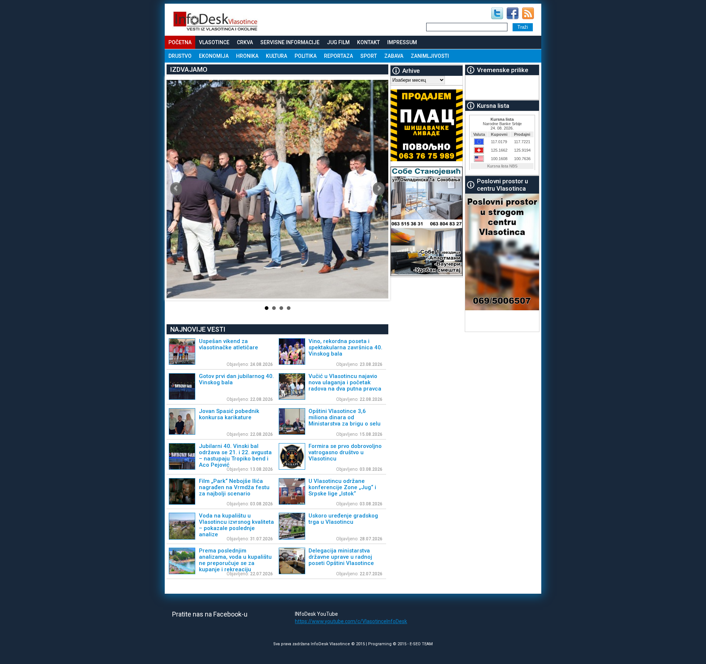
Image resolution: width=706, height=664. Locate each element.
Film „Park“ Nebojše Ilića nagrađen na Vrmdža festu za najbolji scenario (234, 487)
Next (379, 188)
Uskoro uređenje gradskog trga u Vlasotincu (343, 518)
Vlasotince (214, 42)
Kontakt (368, 42)
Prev (176, 188)
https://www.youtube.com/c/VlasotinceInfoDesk (351, 621)
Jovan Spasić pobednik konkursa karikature (229, 414)
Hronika (247, 56)
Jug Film (338, 42)
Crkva (245, 42)
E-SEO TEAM (421, 644)
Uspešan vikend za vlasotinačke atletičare (228, 344)
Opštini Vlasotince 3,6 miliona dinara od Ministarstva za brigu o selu (345, 417)
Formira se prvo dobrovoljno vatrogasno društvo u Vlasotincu (345, 452)
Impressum (402, 42)
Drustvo (180, 56)
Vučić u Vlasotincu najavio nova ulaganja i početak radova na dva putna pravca (345, 382)
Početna (180, 42)
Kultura (276, 56)
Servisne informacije (290, 42)
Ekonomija (214, 56)
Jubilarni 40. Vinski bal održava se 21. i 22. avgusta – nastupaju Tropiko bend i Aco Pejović (235, 455)
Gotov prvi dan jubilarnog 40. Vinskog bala (236, 379)
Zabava (393, 56)
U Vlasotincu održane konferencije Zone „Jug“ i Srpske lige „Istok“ (342, 487)
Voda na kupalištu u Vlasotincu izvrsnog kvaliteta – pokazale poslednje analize (236, 525)
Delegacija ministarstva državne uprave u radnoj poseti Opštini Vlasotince (341, 556)
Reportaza (338, 56)
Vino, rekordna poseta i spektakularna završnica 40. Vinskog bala (345, 347)
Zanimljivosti (430, 56)
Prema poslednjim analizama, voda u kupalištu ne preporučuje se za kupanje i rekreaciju (235, 560)
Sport (368, 56)
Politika (306, 56)
